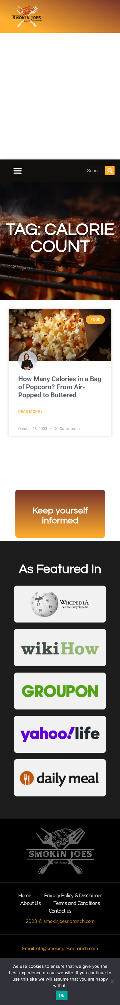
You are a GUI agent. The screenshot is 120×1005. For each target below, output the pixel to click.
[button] (17, 170)
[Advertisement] (60, 96)
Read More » (30, 411)
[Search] (110, 170)
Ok (62, 995)
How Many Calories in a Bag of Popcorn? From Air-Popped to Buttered (59, 387)
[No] (112, 981)
